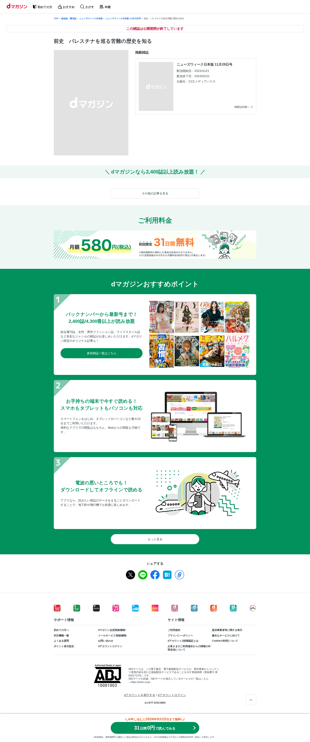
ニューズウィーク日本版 (90, 18)
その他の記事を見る (155, 193)
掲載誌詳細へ (241, 106)
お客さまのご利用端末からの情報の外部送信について (189, 648)
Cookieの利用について (225, 640)
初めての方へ (61, 630)
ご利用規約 (174, 630)
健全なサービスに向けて (226, 635)
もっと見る (155, 539)
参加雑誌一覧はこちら (101, 353)
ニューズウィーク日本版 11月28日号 (123, 18)
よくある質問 (61, 640)
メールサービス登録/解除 (112, 635)
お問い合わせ (105, 640)
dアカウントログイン (110, 646)
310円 (154, 728)
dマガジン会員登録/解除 (111, 630)
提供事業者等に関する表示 (227, 630)
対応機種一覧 (61, 635)
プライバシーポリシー (180, 635)
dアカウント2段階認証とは (183, 640)
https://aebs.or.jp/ (140, 682)
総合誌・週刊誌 (68, 18)
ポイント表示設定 (64, 646)
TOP (56, 18)
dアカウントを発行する (139, 695)
